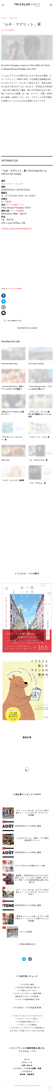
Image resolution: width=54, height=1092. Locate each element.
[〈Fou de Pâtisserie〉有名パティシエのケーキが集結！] (13, 376)
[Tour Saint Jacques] (40, 353)
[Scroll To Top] (50, 1088)
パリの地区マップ (16, 205)
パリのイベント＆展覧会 (27, 1025)
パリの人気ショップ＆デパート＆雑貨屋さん (27, 1028)
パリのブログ (27, 1071)
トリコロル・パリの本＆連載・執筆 (27, 1068)
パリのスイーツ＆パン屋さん (27, 1019)
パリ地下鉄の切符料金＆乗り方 (27, 987)
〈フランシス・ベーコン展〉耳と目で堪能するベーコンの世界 (39, 414)
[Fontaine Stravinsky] (13, 353)
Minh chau (5, 460)
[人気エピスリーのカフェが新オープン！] (13, 401)
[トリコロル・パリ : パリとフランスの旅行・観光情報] (27, 5)
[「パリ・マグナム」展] (40, 472)
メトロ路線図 (18, 211)
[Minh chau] (13, 451)
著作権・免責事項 (27, 1074)
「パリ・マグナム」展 (37, 483)
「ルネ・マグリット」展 (21, 24)
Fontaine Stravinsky (9, 364)
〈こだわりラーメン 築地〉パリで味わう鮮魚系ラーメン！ (32, 839)
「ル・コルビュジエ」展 (38, 460)
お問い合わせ (27, 1065)
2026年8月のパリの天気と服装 (28, 826)
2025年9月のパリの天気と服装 (28, 905)
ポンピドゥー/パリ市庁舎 (14, 289)
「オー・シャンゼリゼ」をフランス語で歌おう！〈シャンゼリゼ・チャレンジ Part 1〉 (32, 892)
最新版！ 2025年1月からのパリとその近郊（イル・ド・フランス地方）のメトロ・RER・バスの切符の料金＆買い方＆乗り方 (32, 879)
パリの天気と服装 (27, 984)
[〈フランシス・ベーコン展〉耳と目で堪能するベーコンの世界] (40, 401)
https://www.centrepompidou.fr (17, 229)
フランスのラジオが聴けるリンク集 (30, 866)
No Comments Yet (15, 321)
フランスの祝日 (25, 932)
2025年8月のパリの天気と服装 (28, 853)
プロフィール (27, 1062)
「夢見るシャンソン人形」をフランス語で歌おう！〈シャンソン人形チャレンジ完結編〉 (32, 918)
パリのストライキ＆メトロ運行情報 (27, 993)
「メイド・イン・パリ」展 (38, 437)
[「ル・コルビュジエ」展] (40, 451)
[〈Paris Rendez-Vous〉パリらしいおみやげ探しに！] (40, 376)
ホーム (27, 1059)
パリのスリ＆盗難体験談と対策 (27, 999)
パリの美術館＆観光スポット (27, 1022)
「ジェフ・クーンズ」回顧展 (12, 480)
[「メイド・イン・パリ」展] (40, 428)
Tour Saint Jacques (36, 364)
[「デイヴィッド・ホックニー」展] (13, 428)
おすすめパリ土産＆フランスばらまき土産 (27, 1031)
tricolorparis (8, 30)
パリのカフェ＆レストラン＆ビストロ (27, 1016)
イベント (4, 18)
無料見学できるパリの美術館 (27, 996)
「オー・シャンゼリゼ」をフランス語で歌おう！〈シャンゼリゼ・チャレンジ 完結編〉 (32, 813)
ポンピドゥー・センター (12, 184)
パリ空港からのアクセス (27, 990)
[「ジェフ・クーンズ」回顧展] (13, 471)
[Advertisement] (27, 129)
